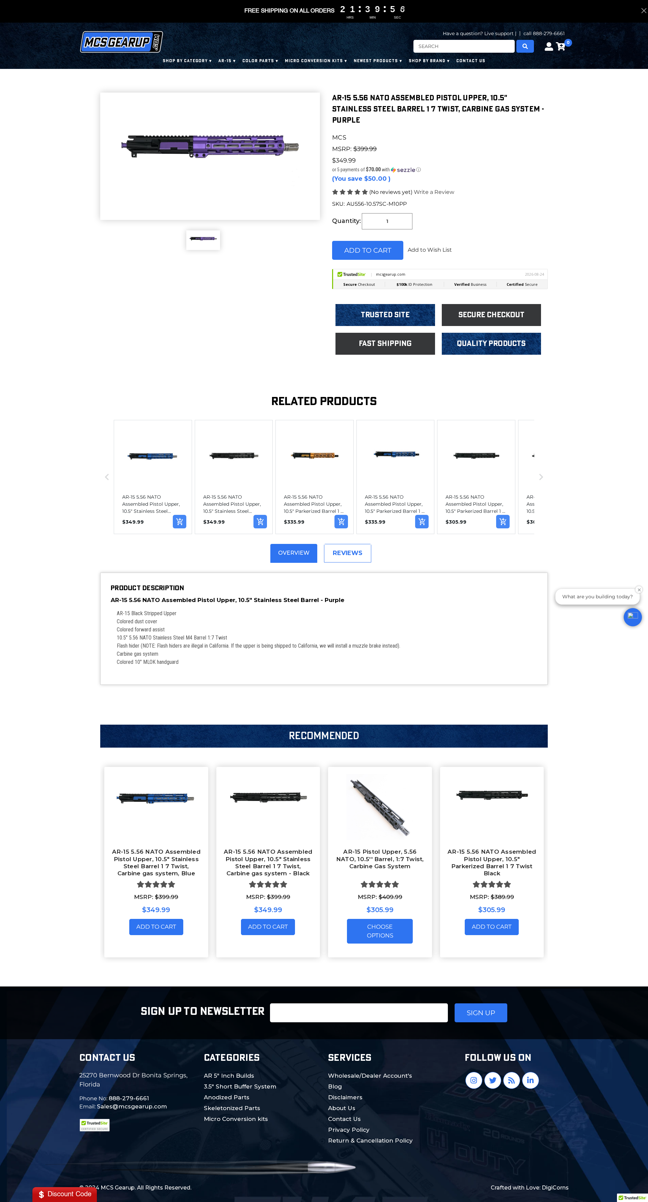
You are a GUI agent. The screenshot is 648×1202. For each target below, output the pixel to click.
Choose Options (380, 931)
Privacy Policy (349, 1129)
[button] (440, 169)
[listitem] (153, 477)
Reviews (347, 553)
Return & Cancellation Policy (370, 1140)
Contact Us (344, 1119)
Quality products (491, 343)
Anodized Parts (226, 1097)
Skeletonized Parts (232, 1108)
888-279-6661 (129, 1098)
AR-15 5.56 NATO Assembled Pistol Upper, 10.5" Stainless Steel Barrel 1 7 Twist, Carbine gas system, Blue (156, 862)
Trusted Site (385, 315)
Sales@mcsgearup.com (132, 1106)
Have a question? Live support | (479, 33)
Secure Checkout (491, 315)
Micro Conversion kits (236, 1119)
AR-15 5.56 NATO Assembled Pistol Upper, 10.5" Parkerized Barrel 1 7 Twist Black (492, 862)
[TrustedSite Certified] (94, 1125)
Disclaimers (345, 1097)
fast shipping (385, 343)
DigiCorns (555, 1187)
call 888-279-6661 (544, 33)
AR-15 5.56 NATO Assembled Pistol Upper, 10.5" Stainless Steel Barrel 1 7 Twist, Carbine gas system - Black (268, 862)
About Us (341, 1108)
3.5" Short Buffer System (240, 1086)
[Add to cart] (179, 521)
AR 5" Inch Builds (229, 1075)
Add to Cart (156, 926)
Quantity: (346, 221)
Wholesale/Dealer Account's (370, 1075)
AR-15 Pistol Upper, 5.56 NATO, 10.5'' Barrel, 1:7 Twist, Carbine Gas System (380, 859)
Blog (335, 1086)
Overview (293, 553)
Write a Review (434, 192)
